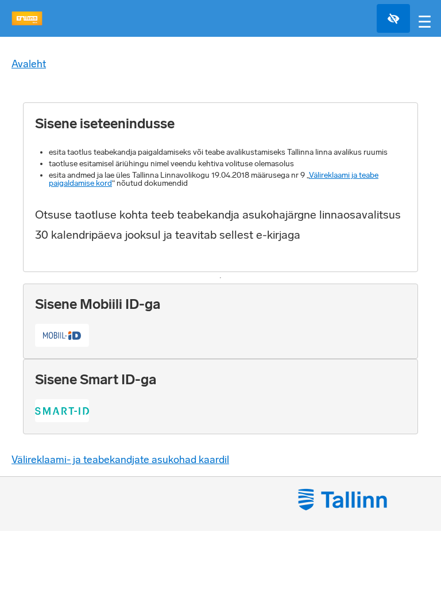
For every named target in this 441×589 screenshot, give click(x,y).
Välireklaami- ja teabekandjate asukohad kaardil (120, 459)
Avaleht (28, 64)
